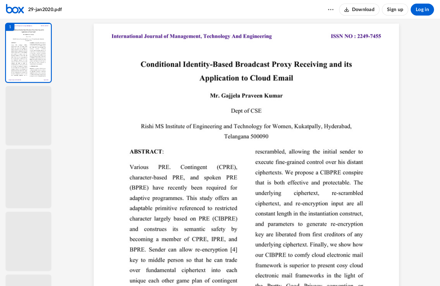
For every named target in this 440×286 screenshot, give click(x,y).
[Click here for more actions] (331, 10)
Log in (422, 9)
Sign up (395, 9)
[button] (28, 53)
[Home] (15, 9)
